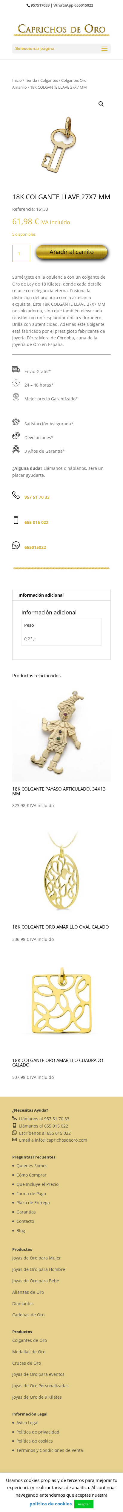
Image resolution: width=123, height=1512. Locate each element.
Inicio (17, 80)
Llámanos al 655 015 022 (42, 1126)
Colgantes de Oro (29, 1340)
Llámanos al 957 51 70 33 (43, 1119)
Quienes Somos (31, 1165)
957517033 (40, 5)
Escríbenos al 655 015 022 (44, 1133)
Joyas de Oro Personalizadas (40, 1385)
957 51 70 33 (37, 497)
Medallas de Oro (28, 1351)
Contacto (25, 1221)
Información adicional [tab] (41, 595)
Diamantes (23, 1303)
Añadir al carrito (72, 252)
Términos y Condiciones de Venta (49, 1450)
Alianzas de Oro (28, 1292)
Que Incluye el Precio (37, 1184)
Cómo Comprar (31, 1175)
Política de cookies (34, 1441)
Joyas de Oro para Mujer (36, 1258)
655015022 (83, 5)
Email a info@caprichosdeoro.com (52, 1140)
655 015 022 (36, 522)
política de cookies (51, 1504)
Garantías (26, 1212)
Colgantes (49, 80)
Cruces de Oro (26, 1363)
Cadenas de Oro (28, 1315)
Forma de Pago (31, 1193)
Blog (20, 1230)
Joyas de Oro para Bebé (35, 1281)
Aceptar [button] (84, 1504)
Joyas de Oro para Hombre (38, 1269)
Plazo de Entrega (33, 1202)
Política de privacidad (37, 1432)
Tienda (31, 80)
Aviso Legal (27, 1422)
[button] (101, 104)
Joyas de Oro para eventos (38, 1374)
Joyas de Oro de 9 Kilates (37, 1397)
